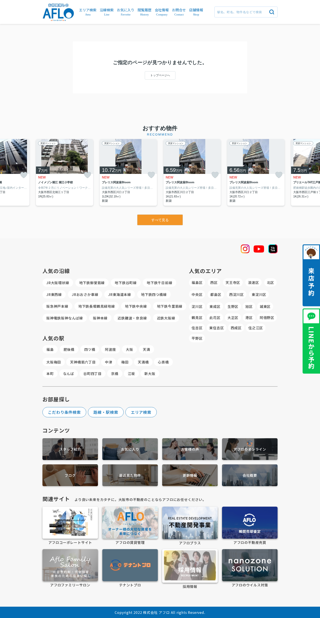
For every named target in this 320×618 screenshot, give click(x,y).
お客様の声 (190, 449)
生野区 (232, 306)
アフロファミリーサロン (70, 584)
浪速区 (253, 282)
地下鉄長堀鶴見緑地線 (96, 306)
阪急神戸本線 (57, 306)
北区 (270, 282)
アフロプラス (190, 542)
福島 (50, 349)
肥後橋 (69, 349)
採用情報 (190, 586)
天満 (146, 349)
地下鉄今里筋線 (170, 306)
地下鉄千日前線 (159, 282)
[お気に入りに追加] (23, 175)
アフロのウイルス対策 (250, 584)
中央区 (197, 294)
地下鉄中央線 (136, 306)
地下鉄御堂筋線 (92, 282)
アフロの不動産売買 (249, 542)
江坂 (131, 373)
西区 (214, 282)
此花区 (214, 317)
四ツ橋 (89, 349)
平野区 (197, 338)
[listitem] (64, 172)
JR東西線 (54, 294)
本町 (50, 373)
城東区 (265, 306)
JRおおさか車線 (85, 294)
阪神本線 (100, 318)
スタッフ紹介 (70, 449)
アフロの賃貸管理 (130, 542)
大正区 (232, 317)
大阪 (129, 349)
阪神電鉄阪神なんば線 (64, 318)
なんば (68, 373)
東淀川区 (259, 294)
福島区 (197, 282)
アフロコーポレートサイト (70, 542)
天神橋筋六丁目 (83, 362)
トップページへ (160, 75)
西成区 (236, 327)
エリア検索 (141, 412)
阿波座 (110, 349)
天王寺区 (233, 282)
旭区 (249, 306)
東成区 (214, 306)
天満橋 (143, 362)
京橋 (114, 373)
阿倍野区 (267, 317)
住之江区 (255, 327)
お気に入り (130, 449)
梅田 (125, 362)
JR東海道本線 (119, 294)
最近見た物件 (130, 475)
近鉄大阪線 (166, 318)
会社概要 (250, 475)
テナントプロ (130, 584)
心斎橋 (163, 362)
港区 (249, 317)
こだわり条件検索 (64, 412)
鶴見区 (197, 317)
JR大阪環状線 (57, 282)
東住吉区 (216, 327)
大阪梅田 (53, 362)
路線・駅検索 (105, 412)
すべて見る (160, 220)
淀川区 (197, 306)
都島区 (215, 294)
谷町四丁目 (92, 373)
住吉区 (197, 327)
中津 (108, 362)
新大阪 (149, 373)
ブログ (70, 475)
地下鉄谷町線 (126, 282)
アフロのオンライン (249, 449)
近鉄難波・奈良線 (132, 318)
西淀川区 (236, 294)
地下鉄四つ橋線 (154, 294)
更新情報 (190, 475)
